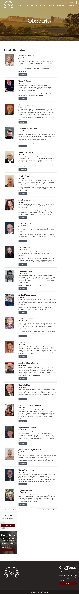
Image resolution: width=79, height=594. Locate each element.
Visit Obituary (23, 74)
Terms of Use (39, 592)
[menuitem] (22, 6)
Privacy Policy (33, 592)
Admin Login (45, 592)
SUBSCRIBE (8, 525)
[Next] (56, 509)
